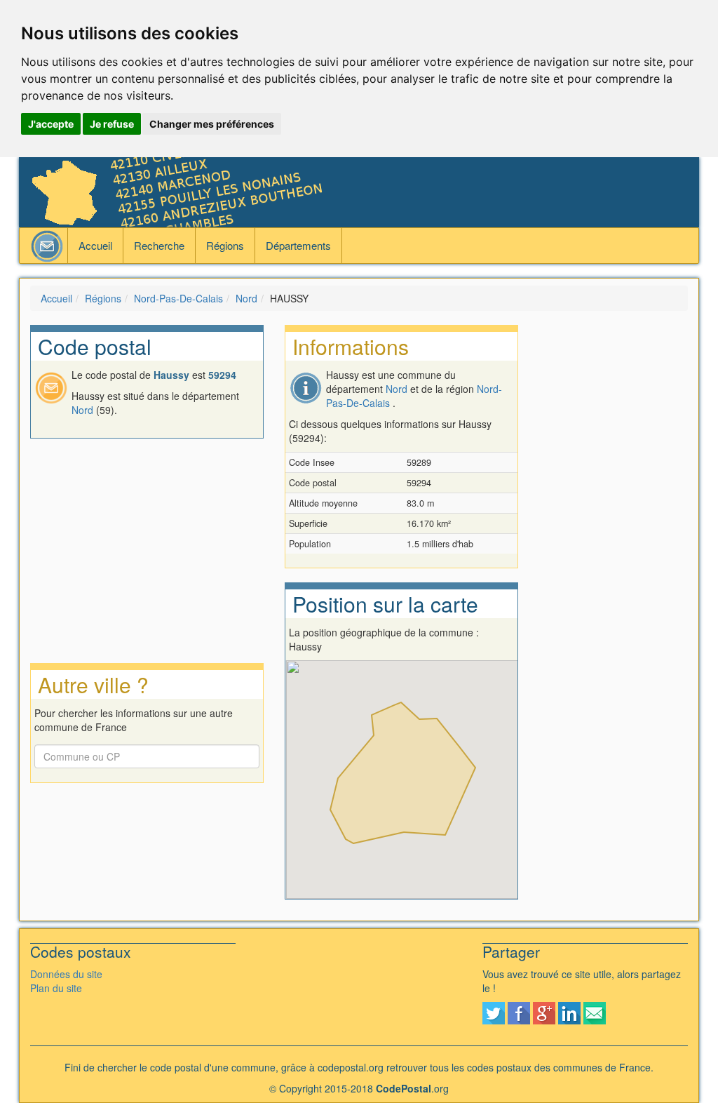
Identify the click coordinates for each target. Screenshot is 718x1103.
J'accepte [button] (51, 124)
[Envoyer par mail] (594, 1012)
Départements (298, 245)
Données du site (66, 974)
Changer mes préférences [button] (211, 124)
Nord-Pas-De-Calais (178, 298)
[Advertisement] (613, 535)
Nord (246, 298)
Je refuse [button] (112, 124)
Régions (225, 245)
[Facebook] (519, 1012)
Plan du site (56, 988)
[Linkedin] (569, 1012)
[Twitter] (493, 1012)
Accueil (95, 245)
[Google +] (544, 1012)
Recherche (159, 245)
